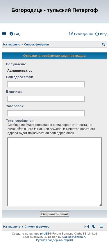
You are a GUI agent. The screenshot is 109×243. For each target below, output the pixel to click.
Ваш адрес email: (19, 77)
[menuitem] (15, 34)
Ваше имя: (14, 91)
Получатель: (16, 64)
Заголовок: (15, 106)
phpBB (44, 233)
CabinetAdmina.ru (74, 236)
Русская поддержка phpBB (54, 240)
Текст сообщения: (20, 120)
